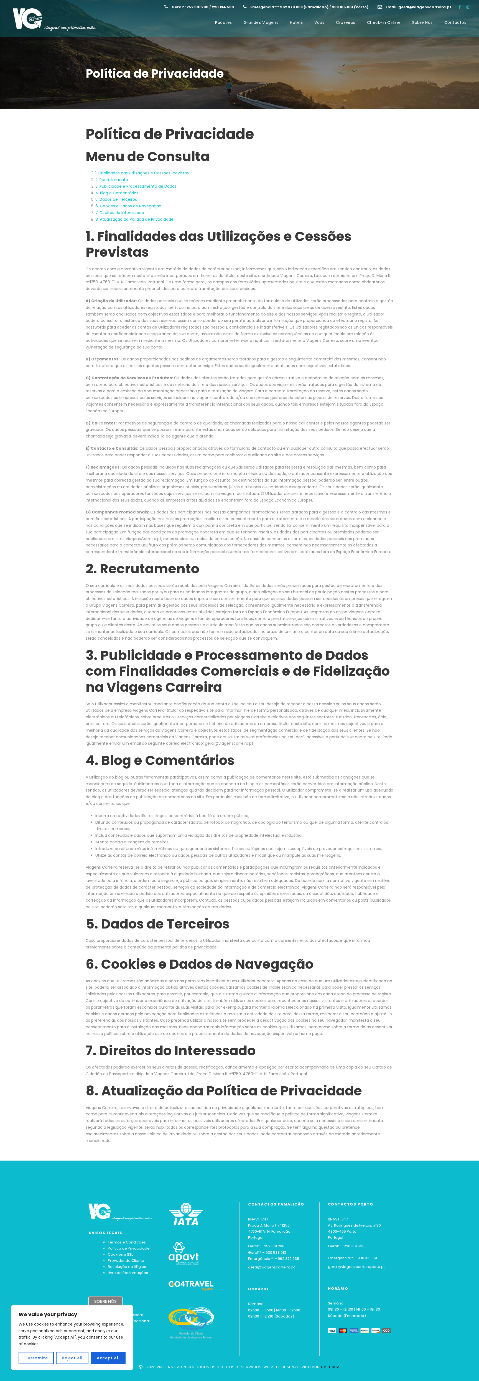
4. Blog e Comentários (116, 193)
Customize (36, 1358)
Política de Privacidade (129, 1248)
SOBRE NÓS (105, 1301)
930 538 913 (276, 1252)
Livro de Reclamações (128, 1272)
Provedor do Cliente (126, 1260)
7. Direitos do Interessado (119, 212)
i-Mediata (330, 1367)
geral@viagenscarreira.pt (271, 1267)
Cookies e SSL (120, 1254)
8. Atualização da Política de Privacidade (134, 219)
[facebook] (459, 7)
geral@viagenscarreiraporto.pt (356, 1266)
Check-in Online (384, 22)
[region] (72, 1337)
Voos (319, 22)
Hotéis (296, 22)
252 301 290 (274, 1246)
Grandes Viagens (261, 22)
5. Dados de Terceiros (116, 199)
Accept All (108, 1358)
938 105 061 (367, 1258)
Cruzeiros (345, 22)
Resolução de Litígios (127, 1266)
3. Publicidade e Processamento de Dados (136, 186)
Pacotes (223, 22)
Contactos (455, 22)
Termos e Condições (127, 1242)
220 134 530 (354, 1246)
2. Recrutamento (111, 179)
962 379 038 (288, 1258)
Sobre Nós (422, 22)
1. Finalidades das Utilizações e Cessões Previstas (142, 173)
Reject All (72, 1358)
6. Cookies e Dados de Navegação (128, 206)
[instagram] (467, 7)
